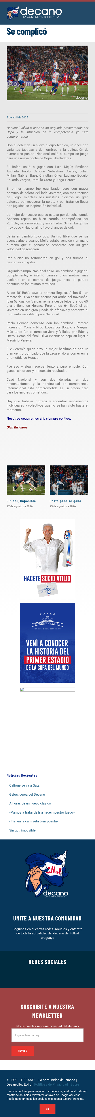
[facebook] (26, 977)
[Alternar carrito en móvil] (78, 11)
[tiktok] (54, 977)
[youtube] (61, 977)
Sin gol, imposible (21, 500)
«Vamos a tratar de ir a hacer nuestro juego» (42, 812)
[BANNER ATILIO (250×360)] (47, 521)
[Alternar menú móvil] (86, 11)
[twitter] (33, 977)
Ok (47, 1109)
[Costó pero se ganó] (69, 480)
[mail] (68, 977)
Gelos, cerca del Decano (27, 795)
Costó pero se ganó (65, 500)
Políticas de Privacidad (51, 1084)
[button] (10, 487)
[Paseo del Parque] (47, 605)
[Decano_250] (47, 689)
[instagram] (40, 977)
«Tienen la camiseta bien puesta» (33, 821)
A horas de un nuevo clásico (30, 803)
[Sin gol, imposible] (26, 480)
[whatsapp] (47, 977)
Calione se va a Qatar (25, 785)
